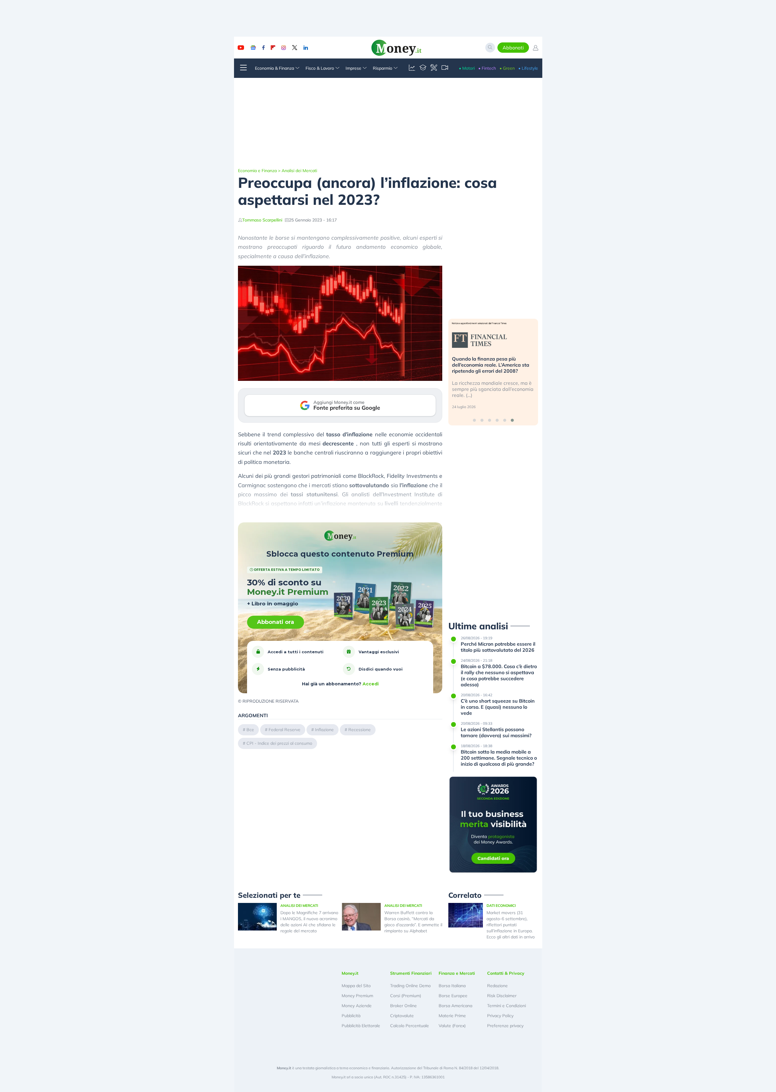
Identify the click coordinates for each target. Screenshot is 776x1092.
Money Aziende (357, 1005)
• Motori (467, 68)
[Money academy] (422, 68)
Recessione (359, 729)
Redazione (497, 985)
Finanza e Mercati (457, 973)
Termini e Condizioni (506, 1005)
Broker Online (403, 1005)
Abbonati (513, 48)
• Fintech (487, 68)
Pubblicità (351, 1015)
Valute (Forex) (452, 1025)
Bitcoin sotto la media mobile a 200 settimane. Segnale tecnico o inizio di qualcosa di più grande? (499, 758)
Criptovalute (402, 1015)
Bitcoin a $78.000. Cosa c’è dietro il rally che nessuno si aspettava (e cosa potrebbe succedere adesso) (499, 675)
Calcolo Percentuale (409, 1025)
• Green (507, 68)
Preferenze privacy (505, 1025)
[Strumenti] (433, 68)
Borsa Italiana (452, 985)
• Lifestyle (528, 68)
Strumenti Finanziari (411, 973)
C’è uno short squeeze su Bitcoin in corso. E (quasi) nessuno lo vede (498, 707)
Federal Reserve (284, 729)
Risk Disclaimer (502, 995)
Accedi (371, 684)
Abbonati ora (275, 622)
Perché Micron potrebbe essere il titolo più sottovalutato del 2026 (498, 647)
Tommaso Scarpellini (262, 220)
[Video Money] (444, 68)
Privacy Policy (500, 1015)
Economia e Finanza (257, 170)
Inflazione (324, 729)
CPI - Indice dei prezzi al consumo (279, 743)
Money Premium (357, 995)
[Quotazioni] (412, 68)
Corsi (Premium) (405, 995)
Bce (250, 729)
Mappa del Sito (356, 985)
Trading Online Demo (410, 985)
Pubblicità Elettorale (361, 1025)
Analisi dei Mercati (299, 170)
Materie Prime (452, 1015)
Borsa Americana (455, 1005)
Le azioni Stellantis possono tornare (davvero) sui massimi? (496, 732)
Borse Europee (453, 995)
